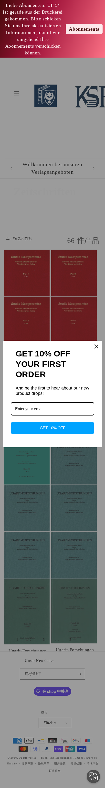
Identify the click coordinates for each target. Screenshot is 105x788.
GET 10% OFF (52, 428)
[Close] (96, 346)
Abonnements (84, 29)
